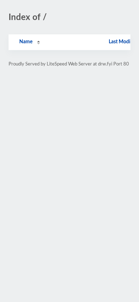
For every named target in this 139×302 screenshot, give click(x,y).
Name (25, 41)
